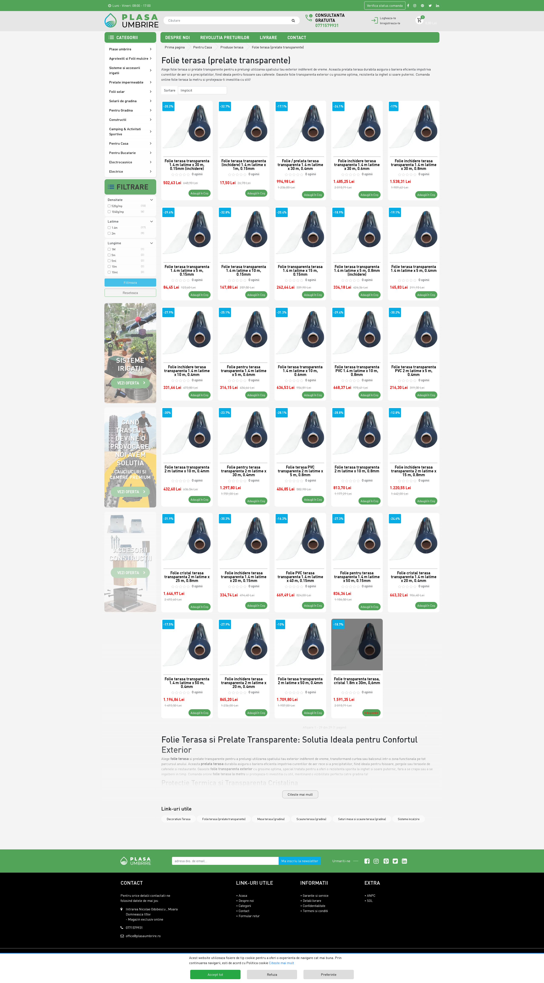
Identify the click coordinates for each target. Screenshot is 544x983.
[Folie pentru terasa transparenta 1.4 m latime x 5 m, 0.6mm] (243, 332)
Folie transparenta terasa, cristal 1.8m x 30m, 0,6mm (357, 681)
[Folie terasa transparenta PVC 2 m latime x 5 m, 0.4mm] (413, 332)
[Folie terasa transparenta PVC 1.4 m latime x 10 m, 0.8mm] (357, 332)
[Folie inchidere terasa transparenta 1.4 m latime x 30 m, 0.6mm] (357, 126)
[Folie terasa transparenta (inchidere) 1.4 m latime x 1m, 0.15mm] (243, 126)
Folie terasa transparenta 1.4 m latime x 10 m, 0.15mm (243, 270)
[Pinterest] (422, 5)
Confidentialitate (314, 906)
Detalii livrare (312, 900)
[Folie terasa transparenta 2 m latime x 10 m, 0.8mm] (357, 433)
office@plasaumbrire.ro (143, 936)
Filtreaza (130, 282)
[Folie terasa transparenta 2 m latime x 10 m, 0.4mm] (187, 433)
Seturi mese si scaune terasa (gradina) (362, 819)
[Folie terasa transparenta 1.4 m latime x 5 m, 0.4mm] (413, 232)
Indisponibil (371, 713)
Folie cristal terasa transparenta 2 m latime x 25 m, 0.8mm (187, 576)
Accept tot (215, 974)
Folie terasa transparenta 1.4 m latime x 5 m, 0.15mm (187, 270)
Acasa (243, 895)
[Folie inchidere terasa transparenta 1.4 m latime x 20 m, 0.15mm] (243, 539)
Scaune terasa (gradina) (311, 819)
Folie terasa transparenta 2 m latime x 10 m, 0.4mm (186, 469)
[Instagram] (415, 5)
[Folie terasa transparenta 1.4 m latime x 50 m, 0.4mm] (187, 644)
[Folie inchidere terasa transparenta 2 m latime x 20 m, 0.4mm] (243, 644)
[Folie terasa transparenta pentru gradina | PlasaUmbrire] (132, 20)
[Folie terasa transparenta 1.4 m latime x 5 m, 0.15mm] (187, 232)
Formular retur (249, 916)
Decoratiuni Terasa (178, 819)
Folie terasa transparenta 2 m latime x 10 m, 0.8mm (356, 469)
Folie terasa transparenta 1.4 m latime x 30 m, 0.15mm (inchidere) (187, 164)
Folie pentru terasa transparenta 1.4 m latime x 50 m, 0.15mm (357, 576)
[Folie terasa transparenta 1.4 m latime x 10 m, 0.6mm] (300, 332)
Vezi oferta (128, 383)
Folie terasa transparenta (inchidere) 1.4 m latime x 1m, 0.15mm (243, 164)
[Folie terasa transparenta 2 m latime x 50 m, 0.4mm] (300, 644)
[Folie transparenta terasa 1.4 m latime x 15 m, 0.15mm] (300, 232)
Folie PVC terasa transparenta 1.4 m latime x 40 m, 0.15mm (300, 576)
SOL (370, 900)
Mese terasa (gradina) (271, 819)
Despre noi (178, 37)
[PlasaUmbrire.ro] (136, 860)
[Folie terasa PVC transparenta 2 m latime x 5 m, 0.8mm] (300, 433)
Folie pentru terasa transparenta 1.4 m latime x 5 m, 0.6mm (243, 370)
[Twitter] (430, 5)
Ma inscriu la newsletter (299, 861)
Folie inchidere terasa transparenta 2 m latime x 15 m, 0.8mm (413, 471)
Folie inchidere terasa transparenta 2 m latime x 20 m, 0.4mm (243, 682)
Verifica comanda (385, 5)
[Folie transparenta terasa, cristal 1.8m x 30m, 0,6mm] (357, 644)
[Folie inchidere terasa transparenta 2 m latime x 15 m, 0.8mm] (413, 433)
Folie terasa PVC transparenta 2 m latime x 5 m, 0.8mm (300, 471)
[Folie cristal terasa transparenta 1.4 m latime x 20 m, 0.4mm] (413, 539)
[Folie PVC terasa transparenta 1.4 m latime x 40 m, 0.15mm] (300, 539)
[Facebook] (408, 5)
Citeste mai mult (300, 794)
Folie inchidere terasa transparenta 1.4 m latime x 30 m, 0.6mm (357, 164)
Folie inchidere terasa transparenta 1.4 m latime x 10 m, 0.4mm (187, 370)
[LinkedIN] (437, 5)
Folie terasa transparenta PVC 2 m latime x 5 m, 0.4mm (413, 370)
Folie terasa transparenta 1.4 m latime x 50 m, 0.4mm (187, 682)
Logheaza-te (388, 18)
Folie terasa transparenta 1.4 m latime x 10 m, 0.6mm (300, 370)
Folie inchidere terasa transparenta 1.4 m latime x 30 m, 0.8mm (413, 164)
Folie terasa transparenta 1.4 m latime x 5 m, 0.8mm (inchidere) (357, 270)
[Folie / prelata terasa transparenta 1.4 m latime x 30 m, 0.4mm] (300, 126)
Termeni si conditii (315, 911)
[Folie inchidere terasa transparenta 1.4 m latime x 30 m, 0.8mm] (413, 126)
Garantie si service (316, 895)
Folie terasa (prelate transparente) (223, 819)
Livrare (269, 37)
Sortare (169, 90)
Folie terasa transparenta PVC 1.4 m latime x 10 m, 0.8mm (357, 370)
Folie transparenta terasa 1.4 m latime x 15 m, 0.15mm (300, 270)
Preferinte (328, 974)
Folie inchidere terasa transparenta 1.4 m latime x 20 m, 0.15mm (243, 576)
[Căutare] (295, 20)
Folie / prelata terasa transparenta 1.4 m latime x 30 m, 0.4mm (300, 164)
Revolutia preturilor (225, 37)
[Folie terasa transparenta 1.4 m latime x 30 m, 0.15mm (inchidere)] (187, 126)
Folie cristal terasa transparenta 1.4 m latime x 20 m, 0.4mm (413, 576)
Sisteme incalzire (408, 819)
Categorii (245, 906)
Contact (297, 37)
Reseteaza (130, 293)
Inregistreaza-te (390, 23)
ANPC (371, 895)
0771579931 (327, 25)
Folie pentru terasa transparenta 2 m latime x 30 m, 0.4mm (243, 471)
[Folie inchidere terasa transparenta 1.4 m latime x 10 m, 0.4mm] (187, 332)
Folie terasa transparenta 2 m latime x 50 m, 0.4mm (300, 681)
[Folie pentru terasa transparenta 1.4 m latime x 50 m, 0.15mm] (357, 539)
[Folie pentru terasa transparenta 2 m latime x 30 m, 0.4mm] (243, 433)
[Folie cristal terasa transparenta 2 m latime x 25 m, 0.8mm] (187, 539)
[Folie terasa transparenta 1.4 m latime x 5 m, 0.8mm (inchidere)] (357, 232)
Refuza (272, 974)
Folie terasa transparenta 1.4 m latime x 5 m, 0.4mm (414, 268)
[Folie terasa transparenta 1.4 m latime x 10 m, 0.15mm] (243, 232)
